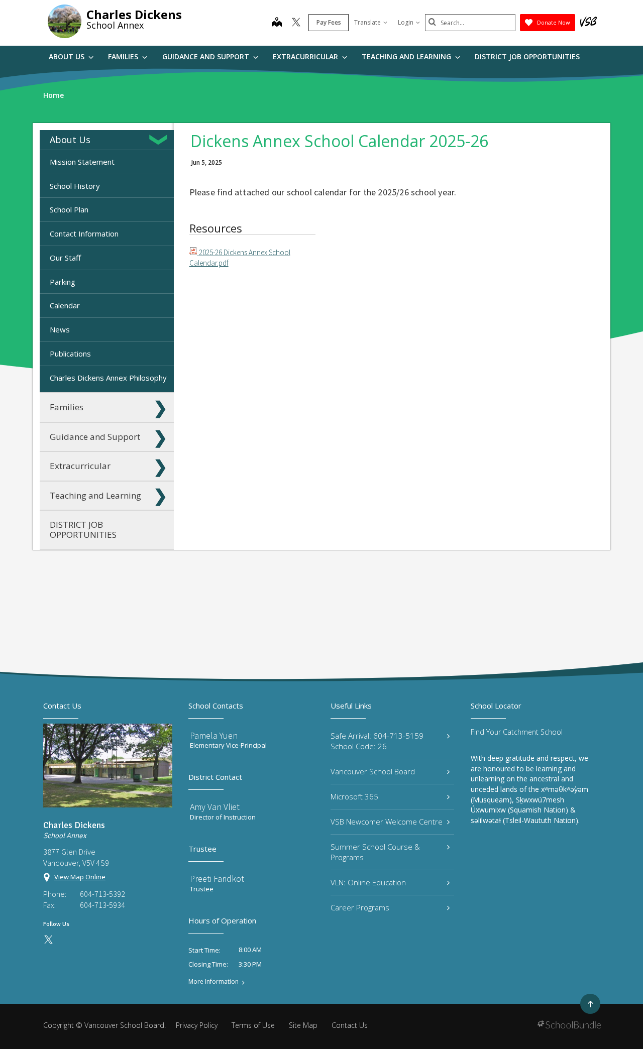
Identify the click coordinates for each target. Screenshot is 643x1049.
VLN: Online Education (368, 882)
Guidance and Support (206, 56)
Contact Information (84, 233)
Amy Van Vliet (215, 806)
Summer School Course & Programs (375, 852)
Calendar (65, 305)
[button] (160, 139)
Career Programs (360, 907)
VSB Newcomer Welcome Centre (387, 822)
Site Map (303, 1025)
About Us (67, 56)
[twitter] (296, 23)
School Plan (69, 209)
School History (75, 186)
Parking (62, 282)
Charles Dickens (134, 14)
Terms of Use (253, 1025)
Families (124, 56)
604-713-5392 (102, 894)
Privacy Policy (197, 1025)
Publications (70, 353)
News (60, 329)
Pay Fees (328, 22)
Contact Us (350, 1025)
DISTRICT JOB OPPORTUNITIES (527, 56)
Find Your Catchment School (517, 732)
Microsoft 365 (354, 796)
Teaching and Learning (407, 56)
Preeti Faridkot (217, 878)
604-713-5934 (102, 905)
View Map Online (79, 876)
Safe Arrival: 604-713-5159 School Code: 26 (377, 741)
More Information (213, 982)
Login (405, 22)
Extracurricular (306, 56)
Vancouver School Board (373, 771)
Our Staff (65, 258)
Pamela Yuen (214, 735)
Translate (367, 22)
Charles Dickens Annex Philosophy (108, 378)
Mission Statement (82, 162)
